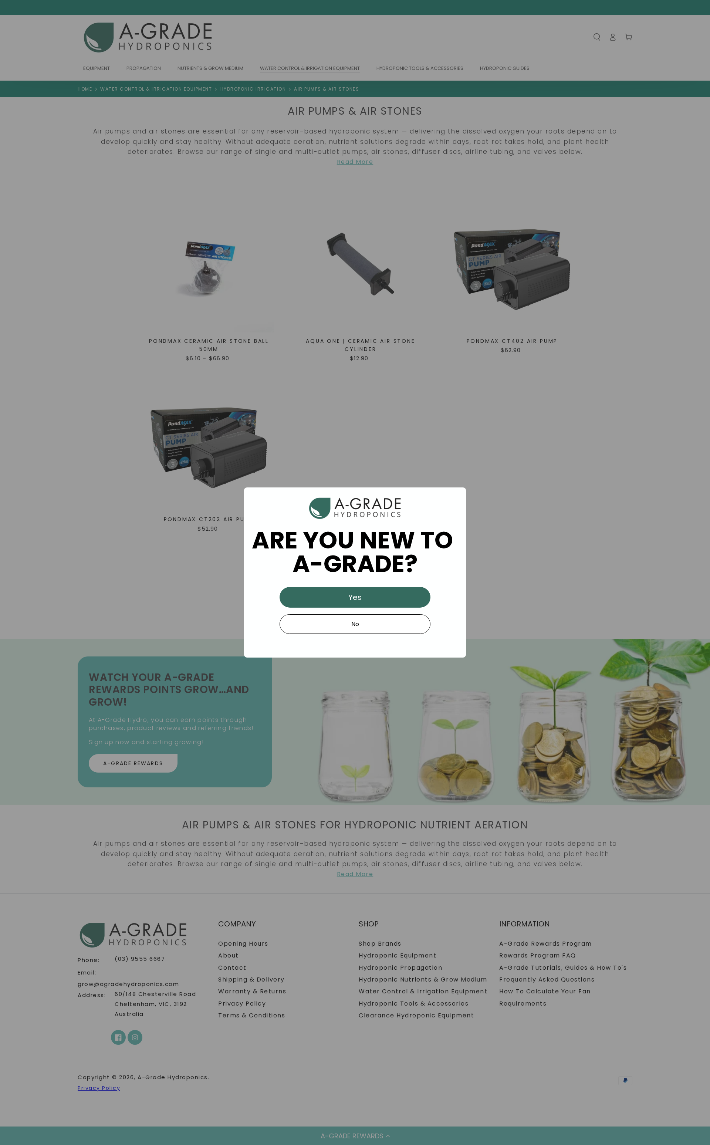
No (355, 624)
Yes (355, 597)
